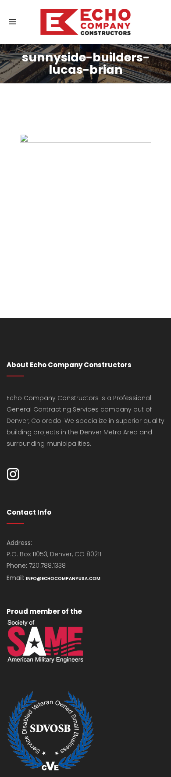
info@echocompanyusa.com (63, 578)
